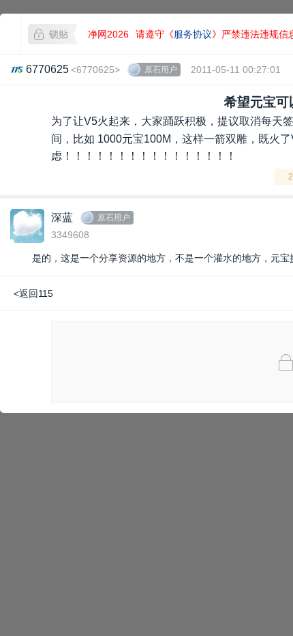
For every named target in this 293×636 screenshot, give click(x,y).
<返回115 (33, 293)
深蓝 (62, 217)
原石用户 (160, 69)
